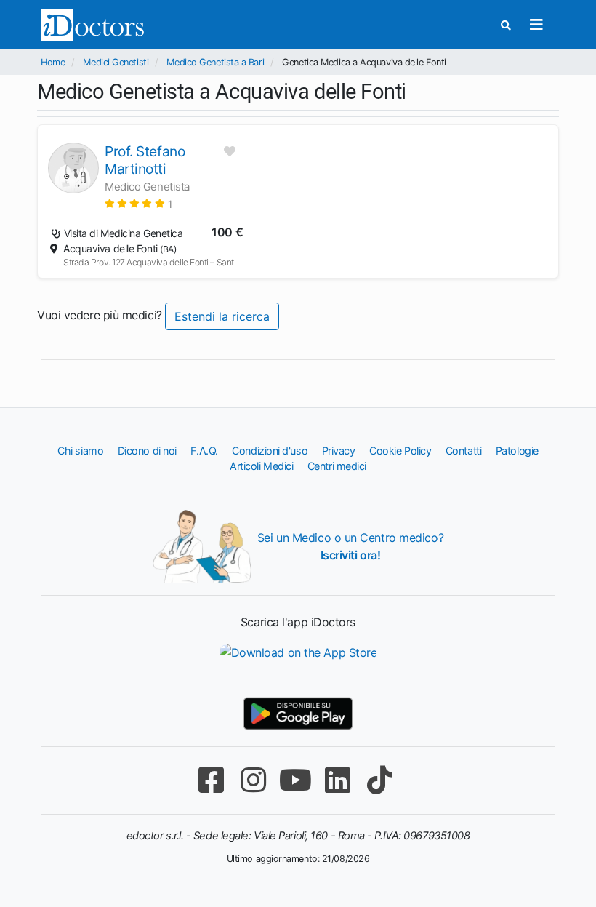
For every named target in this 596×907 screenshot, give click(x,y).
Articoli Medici (261, 466)
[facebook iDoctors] (211, 780)
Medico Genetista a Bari (215, 62)
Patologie (517, 450)
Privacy (338, 450)
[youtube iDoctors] (295, 780)
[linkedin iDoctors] (337, 780)
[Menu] (536, 25)
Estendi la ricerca (222, 316)
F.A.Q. (203, 450)
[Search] (506, 25)
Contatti (463, 450)
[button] (138, 203)
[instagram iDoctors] (253, 780)
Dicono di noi (147, 450)
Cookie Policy (400, 450)
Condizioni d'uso (269, 450)
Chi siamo (80, 450)
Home (53, 62)
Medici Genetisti (115, 62)
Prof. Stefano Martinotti (145, 160)
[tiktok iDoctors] (379, 780)
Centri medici (336, 466)
